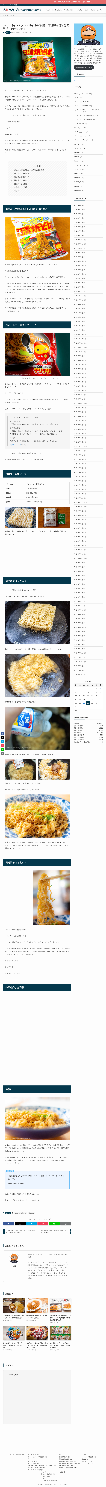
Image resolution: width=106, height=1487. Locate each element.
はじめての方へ (21, 1455)
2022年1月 (81, 442)
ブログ (80, 182)
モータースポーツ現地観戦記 (87, 116)
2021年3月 (81, 485)
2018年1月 (80, 649)
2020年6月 (81, 524)
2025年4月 (81, 274)
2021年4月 (81, 481)
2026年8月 (80, 205)
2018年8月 (80, 618)
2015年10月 (81, 674)
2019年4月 (80, 584)
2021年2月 (81, 489)
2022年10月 (81, 403)
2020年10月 (81, 506)
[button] (20, 517)
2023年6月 (81, 369)
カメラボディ (82, 165)
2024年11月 (81, 296)
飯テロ (8, 32)
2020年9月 (81, 511)
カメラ (80, 161)
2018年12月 (81, 601)
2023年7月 (81, 364)
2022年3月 (81, 433)
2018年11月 (81, 606)
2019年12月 (81, 550)
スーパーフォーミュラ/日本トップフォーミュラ (88, 111)
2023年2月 (81, 386)
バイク (80, 152)
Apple (79, 173)
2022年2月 (81, 438)
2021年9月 (81, 459)
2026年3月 (80, 227)
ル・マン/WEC (83, 102)
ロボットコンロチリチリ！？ (25, 173)
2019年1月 (80, 597)
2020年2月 (81, 541)
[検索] (101, 5)
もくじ (61, 1472)
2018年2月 (80, 644)
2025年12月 (81, 239)
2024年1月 (81, 339)
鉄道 (79, 157)
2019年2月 (80, 593)
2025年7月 (81, 261)
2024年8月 (80, 308)
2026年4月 (80, 222)
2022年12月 (81, 395)
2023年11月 (81, 347)
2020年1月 (81, 545)
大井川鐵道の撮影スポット (67, 1465)
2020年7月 (81, 519)
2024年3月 (80, 330)
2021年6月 (81, 472)
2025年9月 (80, 252)
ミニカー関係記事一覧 (89, 1457)
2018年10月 (81, 610)
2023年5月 (81, 373)
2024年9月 (80, 304)
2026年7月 (80, 209)
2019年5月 (80, 580)
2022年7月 (81, 416)
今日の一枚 (82, 124)
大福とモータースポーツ (84, 67)
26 (84, 703)
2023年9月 (80, 356)
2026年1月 (80, 235)
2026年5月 (80, 218)
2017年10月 (81, 662)
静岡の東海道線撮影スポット (67, 1461)
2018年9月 (80, 614)
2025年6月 (81, 265)
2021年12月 (81, 446)
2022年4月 (81, 429)
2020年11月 (81, 502)
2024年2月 (81, 334)
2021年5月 (81, 476)
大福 (14, 1266)
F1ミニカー (82, 132)
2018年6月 (81, 627)
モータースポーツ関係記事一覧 (37, 1457)
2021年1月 (81, 494)
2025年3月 (80, 278)
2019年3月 (80, 588)
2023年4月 (81, 377)
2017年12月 (81, 653)
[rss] (98, 5)
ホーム (12, 1455)
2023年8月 (81, 360)
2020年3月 (81, 537)
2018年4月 (80, 636)
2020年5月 (81, 528)
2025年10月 (81, 248)
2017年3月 (80, 670)
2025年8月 (80, 257)
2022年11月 (81, 399)
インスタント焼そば (20, 1213)
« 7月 (75, 711)
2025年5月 (80, 270)
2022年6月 (81, 420)
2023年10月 (81, 352)
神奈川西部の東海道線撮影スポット (69, 1463)
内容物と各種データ (21, 177)
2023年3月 (81, 382)
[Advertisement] (37, 553)
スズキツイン (82, 148)
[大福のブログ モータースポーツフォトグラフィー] (22, 10)
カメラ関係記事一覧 (49, 1474)
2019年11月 (81, 554)
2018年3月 (80, 640)
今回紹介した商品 (20, 187)
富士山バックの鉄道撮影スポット (69, 1468)
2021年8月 (81, 463)
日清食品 (31, 1213)
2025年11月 (81, 244)
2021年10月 (81, 455)
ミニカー (81, 128)
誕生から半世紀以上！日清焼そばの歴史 (29, 170)
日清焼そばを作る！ (21, 180)
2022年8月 (81, 412)
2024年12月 (81, 291)
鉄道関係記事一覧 (64, 1457)
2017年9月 (80, 666)
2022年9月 (81, 408)
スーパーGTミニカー (85, 140)
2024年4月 (80, 326)
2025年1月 (80, 287)
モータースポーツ (84, 94)
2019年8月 (80, 567)
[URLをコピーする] (65, 1223)
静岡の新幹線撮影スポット (67, 1459)
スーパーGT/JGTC (84, 106)
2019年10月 (81, 558)
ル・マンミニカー (83, 136)
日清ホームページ (15, 445)
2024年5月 (80, 321)
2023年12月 (81, 343)
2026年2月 (80, 231)
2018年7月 (80, 623)
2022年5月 (81, 425)
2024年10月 (81, 300)
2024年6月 (80, 317)
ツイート (77, 80)
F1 (80, 98)
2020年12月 (81, 498)
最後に (16, 190)
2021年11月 (81, 451)
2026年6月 (80, 214)
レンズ (80, 169)
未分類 (80, 190)
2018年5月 (80, 631)
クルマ (80, 144)
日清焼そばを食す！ (21, 183)
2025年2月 (80, 283)
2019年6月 (80, 575)
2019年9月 (80, 562)
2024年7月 (80, 313)
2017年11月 (81, 657)
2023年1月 (81, 390)
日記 (79, 186)
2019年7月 (80, 571)
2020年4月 (81, 532)
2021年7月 (81, 468)
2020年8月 (81, 515)
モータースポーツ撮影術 (86, 120)
